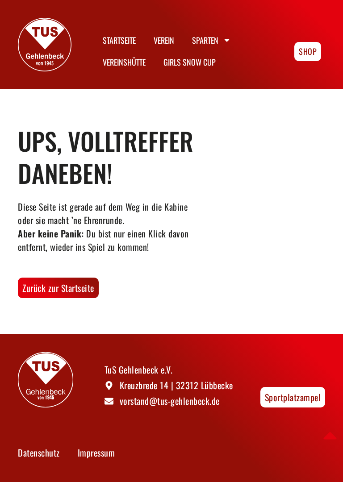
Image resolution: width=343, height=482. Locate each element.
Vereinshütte (124, 62)
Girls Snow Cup (189, 62)
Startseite (119, 40)
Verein (164, 40)
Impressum (96, 452)
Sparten (205, 40)
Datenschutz (39, 452)
